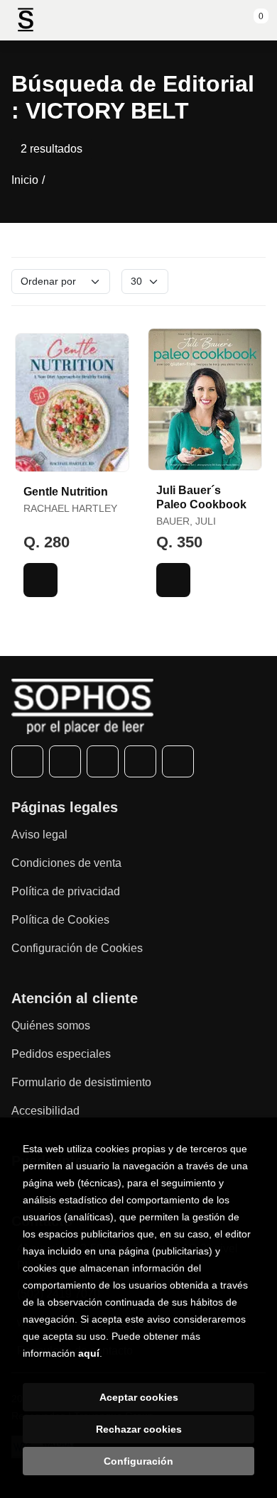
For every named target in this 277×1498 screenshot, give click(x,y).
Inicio (24, 180)
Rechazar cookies (139, 1429)
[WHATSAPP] (140, 761)
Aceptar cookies (138, 1397)
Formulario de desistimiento (81, 1082)
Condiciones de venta (66, 863)
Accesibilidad (45, 1111)
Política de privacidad (65, 891)
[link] (40, 580)
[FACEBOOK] (27, 761)
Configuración (138, 1461)
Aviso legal (39, 835)
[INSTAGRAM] (103, 761)
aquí (88, 1353)
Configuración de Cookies (77, 948)
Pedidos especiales (61, 1054)
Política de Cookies (60, 920)
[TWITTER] (65, 761)
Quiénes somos (50, 1025)
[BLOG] (178, 761)
